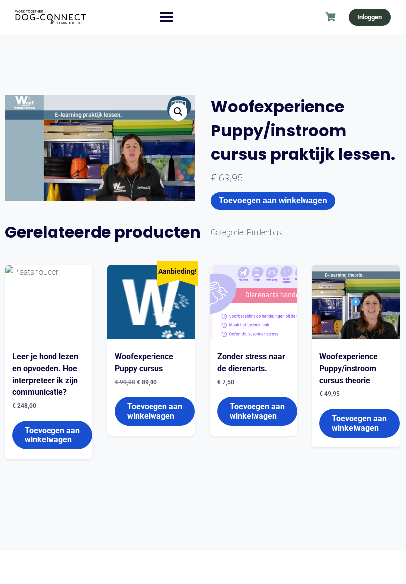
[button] (178, 112)
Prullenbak (264, 232)
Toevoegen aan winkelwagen (273, 200)
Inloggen (369, 17)
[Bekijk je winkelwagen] (331, 17)
